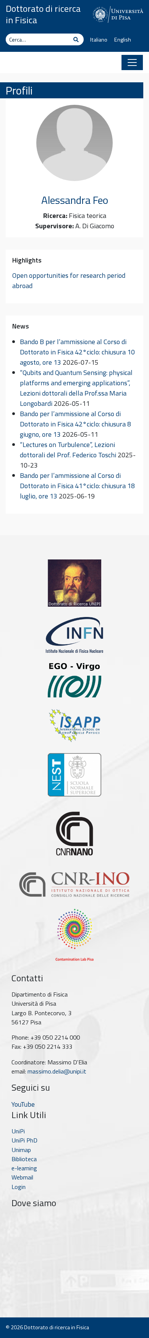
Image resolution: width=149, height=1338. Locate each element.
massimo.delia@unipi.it (57, 1071)
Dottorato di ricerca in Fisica (43, 14)
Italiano (98, 39)
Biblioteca (24, 1158)
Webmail (22, 1177)
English (122, 39)
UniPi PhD (24, 1140)
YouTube (23, 1104)
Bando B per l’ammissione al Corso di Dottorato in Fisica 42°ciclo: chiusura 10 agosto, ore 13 (77, 352)
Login (18, 1186)
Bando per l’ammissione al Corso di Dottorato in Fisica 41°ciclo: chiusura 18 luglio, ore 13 (77, 485)
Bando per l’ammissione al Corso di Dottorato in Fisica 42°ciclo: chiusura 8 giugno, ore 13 (75, 424)
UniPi (18, 1131)
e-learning (24, 1168)
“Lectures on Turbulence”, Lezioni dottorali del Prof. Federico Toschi (68, 449)
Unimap (21, 1149)
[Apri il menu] (132, 62)
